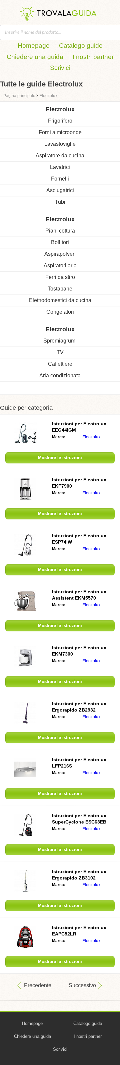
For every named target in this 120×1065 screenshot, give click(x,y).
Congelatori (60, 312)
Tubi (60, 202)
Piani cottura (60, 231)
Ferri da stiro (60, 277)
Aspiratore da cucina (60, 155)
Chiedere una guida (35, 56)
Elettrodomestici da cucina (60, 300)
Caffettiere (60, 364)
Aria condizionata (60, 375)
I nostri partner (93, 56)
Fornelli (60, 179)
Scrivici (60, 67)
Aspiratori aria (60, 265)
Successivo (82, 985)
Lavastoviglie (60, 144)
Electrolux (91, 437)
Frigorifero (60, 121)
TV (60, 352)
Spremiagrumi (60, 341)
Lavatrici (60, 167)
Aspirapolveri (60, 254)
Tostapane (60, 289)
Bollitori (60, 242)
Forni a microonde (60, 132)
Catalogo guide (81, 45)
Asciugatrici (60, 190)
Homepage (34, 45)
